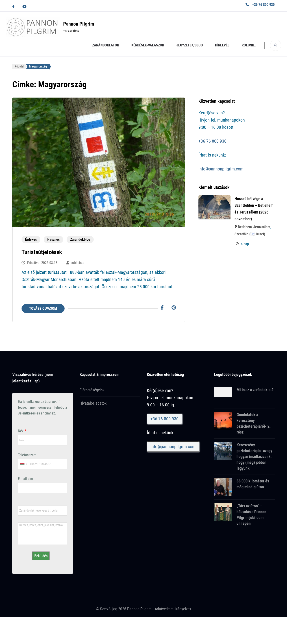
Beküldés (41, 556)
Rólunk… (249, 45)
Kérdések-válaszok (147, 45)
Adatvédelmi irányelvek (173, 608)
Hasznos (53, 239)
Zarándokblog (80, 239)
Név (21, 431)
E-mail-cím (25, 479)
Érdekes (31, 239)
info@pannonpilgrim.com (221, 169)
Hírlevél (222, 45)
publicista (77, 263)
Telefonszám (27, 455)
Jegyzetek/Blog (189, 45)
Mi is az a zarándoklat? (255, 389)
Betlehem (245, 227)
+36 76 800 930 (263, 4)
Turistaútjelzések (42, 252)
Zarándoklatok (105, 45)
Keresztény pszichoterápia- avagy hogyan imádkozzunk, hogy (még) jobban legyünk (254, 457)
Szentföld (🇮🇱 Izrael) (250, 234)
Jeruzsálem (261, 227)
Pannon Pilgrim (78, 24)
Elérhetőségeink (92, 390)
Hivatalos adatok (93, 403)
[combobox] (23, 464)
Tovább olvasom (43, 308)
